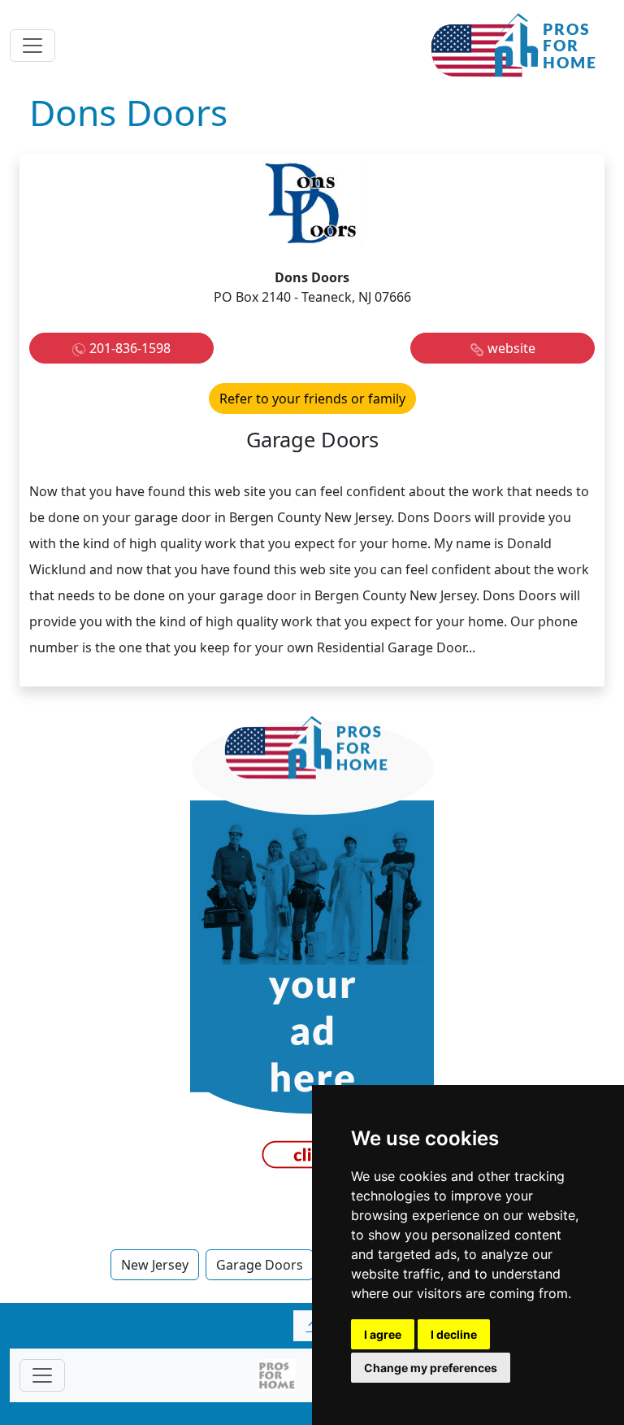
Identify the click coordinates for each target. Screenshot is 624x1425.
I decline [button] (454, 1334)
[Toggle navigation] (32, 45)
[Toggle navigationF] (42, 1375)
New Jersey (154, 1265)
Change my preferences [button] (430, 1368)
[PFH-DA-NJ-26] (312, 948)
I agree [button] (382, 1334)
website (511, 348)
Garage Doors (259, 1265)
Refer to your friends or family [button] (312, 398)
